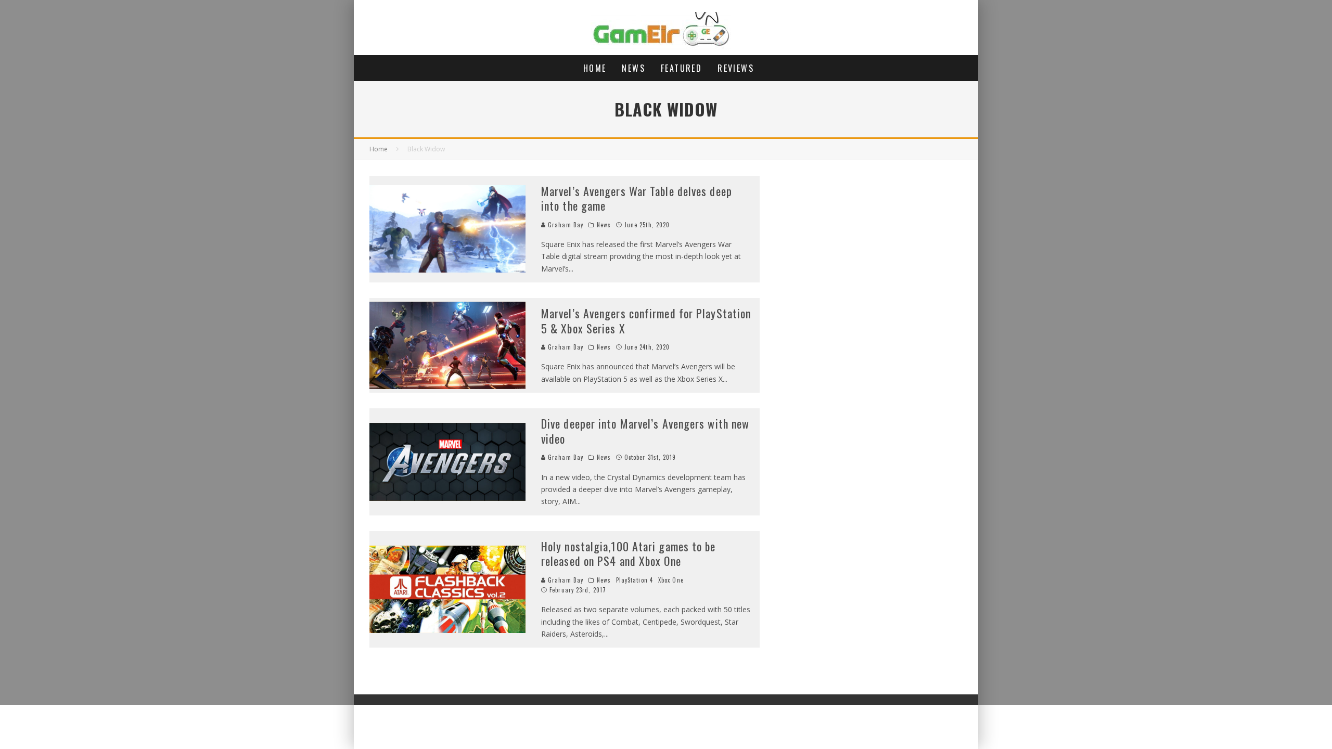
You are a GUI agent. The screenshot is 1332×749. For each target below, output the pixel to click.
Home (595, 68)
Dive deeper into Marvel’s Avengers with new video (645, 431)
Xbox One (671, 580)
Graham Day (564, 225)
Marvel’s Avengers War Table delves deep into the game (636, 198)
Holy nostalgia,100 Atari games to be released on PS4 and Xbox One (628, 554)
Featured (681, 68)
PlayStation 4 (634, 580)
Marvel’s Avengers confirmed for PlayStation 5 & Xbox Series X (646, 321)
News (633, 68)
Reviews (736, 68)
